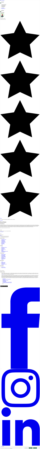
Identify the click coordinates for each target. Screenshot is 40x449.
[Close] (39, 448)
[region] (20, 448)
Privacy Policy (11, 448)
